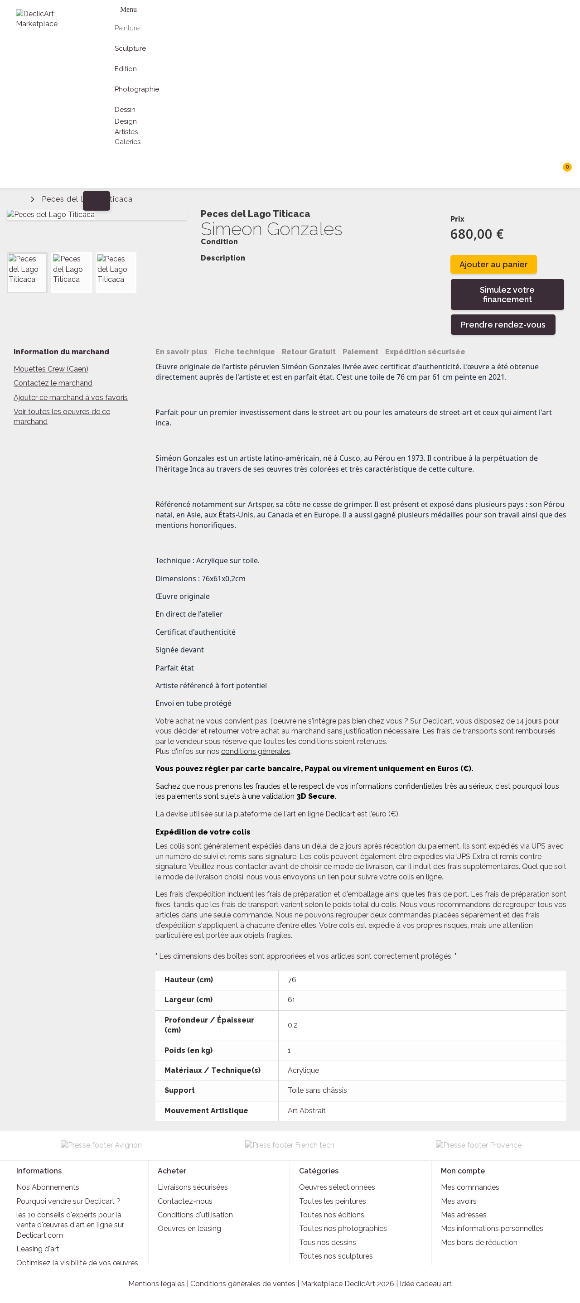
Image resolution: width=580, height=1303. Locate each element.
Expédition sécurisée (425, 351)
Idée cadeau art (426, 1283)
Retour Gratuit (309, 351)
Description (223, 258)
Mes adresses (464, 1215)
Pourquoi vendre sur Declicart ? (68, 1201)
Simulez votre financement (507, 294)
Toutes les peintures (332, 1201)
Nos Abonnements (47, 1187)
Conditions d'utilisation (195, 1215)
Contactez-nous (185, 1201)
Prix (457, 219)
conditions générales (255, 751)
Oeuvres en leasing (189, 1228)
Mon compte (463, 1171)
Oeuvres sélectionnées (337, 1187)
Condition (219, 242)
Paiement (360, 351)
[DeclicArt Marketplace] (48, 19)
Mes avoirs (459, 1201)
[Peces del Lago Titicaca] (27, 272)
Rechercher (544, 170)
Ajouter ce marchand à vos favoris (71, 397)
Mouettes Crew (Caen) (51, 369)
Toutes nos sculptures (336, 1256)
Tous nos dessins (327, 1242)
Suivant (179, 262)
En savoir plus (181, 351)
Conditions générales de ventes (242, 1283)
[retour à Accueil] (20, 198)
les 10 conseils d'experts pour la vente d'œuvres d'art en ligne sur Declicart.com (70, 1225)
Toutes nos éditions (331, 1215)
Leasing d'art (37, 1249)
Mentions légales (156, 1283)
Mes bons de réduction (479, 1242)
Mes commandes (470, 1187)
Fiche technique (244, 351)
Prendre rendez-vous (503, 324)
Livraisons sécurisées (193, 1187)
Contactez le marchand (53, 383)
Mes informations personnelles (492, 1228)
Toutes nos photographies (343, 1228)
